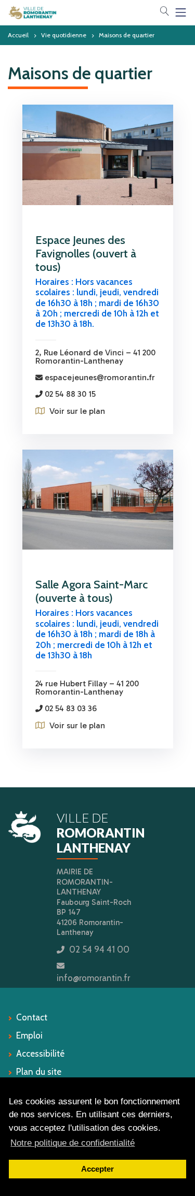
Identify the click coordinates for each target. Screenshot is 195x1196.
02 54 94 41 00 (99, 949)
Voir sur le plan (76, 411)
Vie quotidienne (63, 35)
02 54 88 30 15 (69, 394)
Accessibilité (40, 1053)
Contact (31, 1017)
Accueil (18, 35)
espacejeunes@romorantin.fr (100, 377)
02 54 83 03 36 (70, 708)
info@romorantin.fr (93, 978)
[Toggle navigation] (181, 12)
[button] (164, 12)
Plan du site (38, 1072)
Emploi (29, 1035)
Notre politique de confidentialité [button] (72, 1143)
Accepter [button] (97, 1168)
